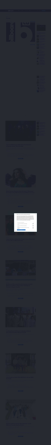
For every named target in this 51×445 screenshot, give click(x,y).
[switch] (33, 223)
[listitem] (25, 222)
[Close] (35, 214)
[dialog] (25, 222)
